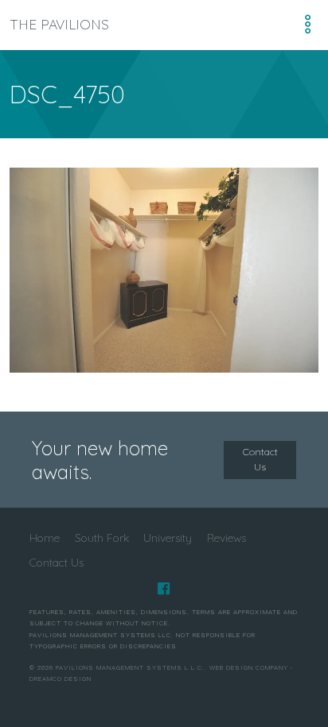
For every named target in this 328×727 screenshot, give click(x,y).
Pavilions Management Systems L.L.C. (130, 667)
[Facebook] (164, 589)
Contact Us (260, 459)
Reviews (226, 537)
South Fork (102, 537)
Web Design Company (248, 667)
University (167, 537)
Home (44, 537)
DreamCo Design (60, 679)
